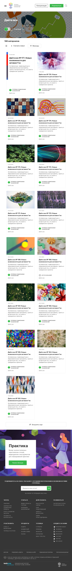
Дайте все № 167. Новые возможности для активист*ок (19, 307)
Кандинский (25, 529)
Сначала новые (19, 46)
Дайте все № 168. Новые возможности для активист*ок (50, 261)
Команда (38, 529)
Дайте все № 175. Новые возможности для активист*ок (19, 122)
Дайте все (12, 93)
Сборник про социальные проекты (8, 507)
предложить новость (17, 552)
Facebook (59, 529)
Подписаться (56, 6)
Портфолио (39, 534)
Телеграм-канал (61, 526)
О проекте (39, 526)
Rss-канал (59, 541)
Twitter (58, 538)
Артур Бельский (47, 275)
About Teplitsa (40, 536)
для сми (6, 552)
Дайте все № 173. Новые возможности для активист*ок (19, 168)
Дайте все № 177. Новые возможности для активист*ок (20, 60)
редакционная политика (46, 552)
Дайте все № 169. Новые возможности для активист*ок (19, 261)
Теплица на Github (9, 531)
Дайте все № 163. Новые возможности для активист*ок (19, 399)
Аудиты (23, 526)
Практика (6, 503)
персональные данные (62, 552)
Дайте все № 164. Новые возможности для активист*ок (50, 353)
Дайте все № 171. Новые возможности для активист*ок (19, 214)
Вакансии (39, 531)
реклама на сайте (31, 552)
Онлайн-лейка (25, 531)
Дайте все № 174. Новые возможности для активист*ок (50, 122)
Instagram (59, 531)
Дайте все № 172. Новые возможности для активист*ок (50, 168)
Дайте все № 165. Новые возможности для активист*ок (19, 353)
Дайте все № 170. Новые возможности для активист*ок (50, 214)
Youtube (58, 536)
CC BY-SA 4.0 (32, 558)
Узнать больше (17, 463)
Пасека (23, 534)
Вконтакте (59, 534)
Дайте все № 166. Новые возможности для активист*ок (50, 307)
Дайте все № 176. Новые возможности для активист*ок (50, 75)
